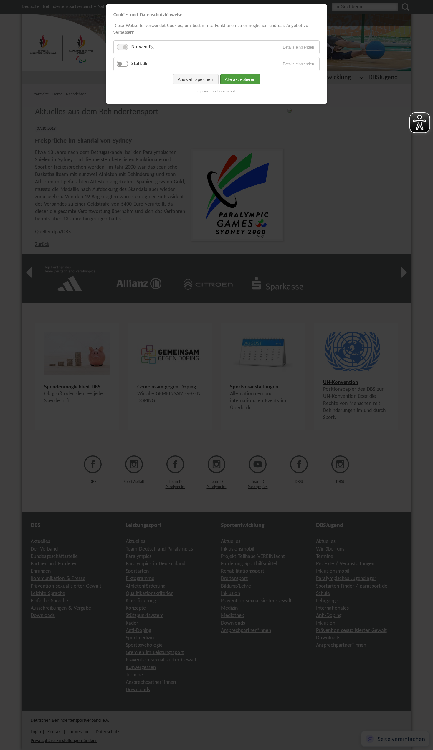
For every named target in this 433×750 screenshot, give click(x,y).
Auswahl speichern (196, 79)
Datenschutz (227, 91)
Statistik (139, 63)
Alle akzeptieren (240, 79)
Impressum (205, 91)
